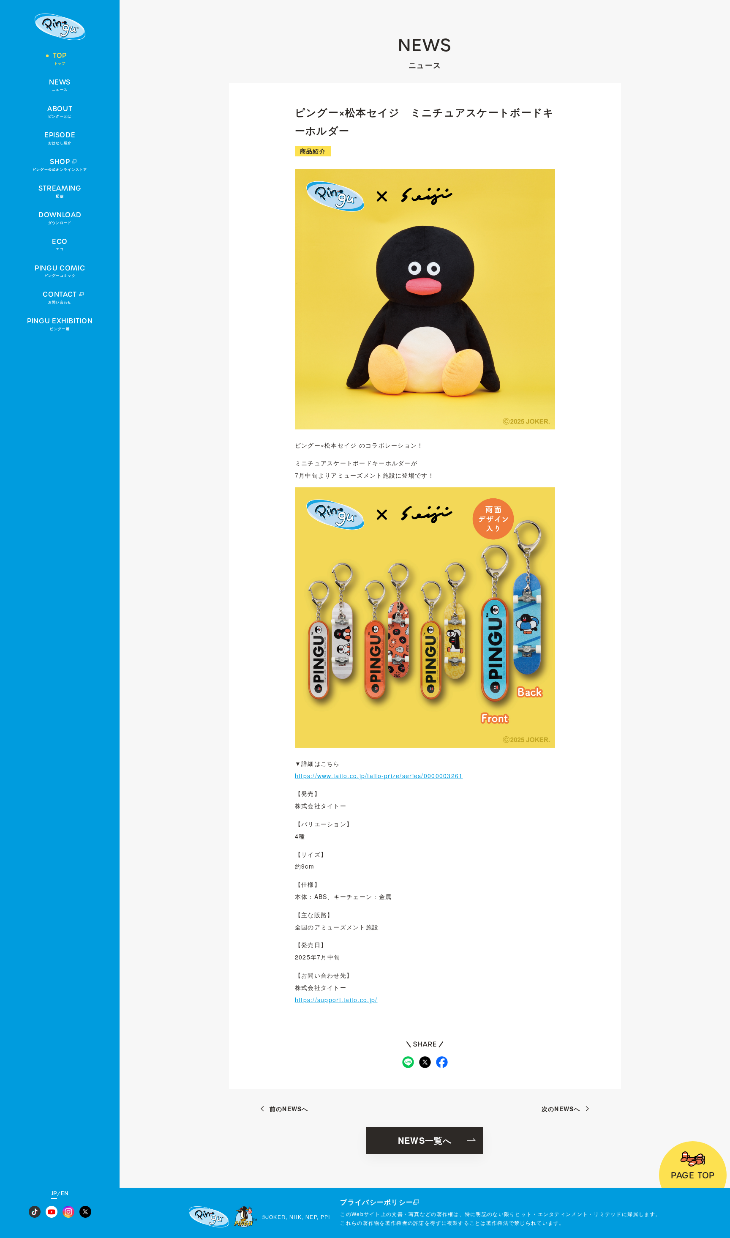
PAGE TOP (693, 1175)
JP (54, 1194)
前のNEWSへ (289, 1108)
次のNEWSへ (561, 1108)
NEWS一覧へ (425, 1140)
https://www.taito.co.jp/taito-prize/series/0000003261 (379, 775)
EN (65, 1194)
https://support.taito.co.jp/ (336, 999)
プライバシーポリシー (376, 1202)
